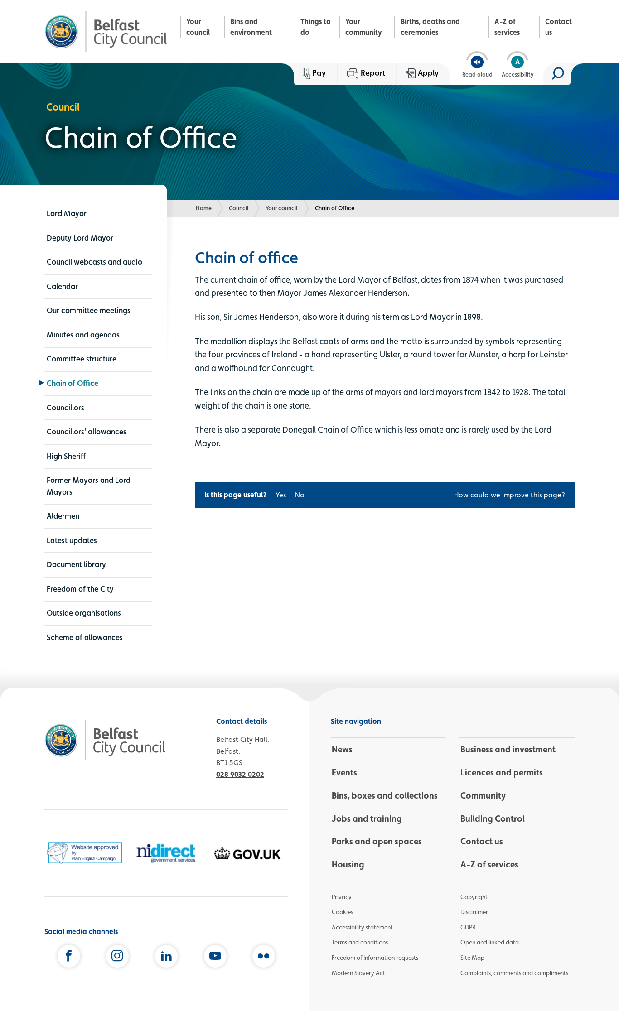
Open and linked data (489, 942)
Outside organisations (84, 612)
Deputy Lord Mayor (80, 237)
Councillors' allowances (86, 431)
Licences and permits (501, 772)
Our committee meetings (89, 310)
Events (344, 772)
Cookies (342, 911)
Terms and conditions (360, 942)
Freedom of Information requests (375, 957)
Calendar (62, 286)
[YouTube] (215, 958)
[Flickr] (263, 958)
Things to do (315, 27)
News (342, 749)
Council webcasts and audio (94, 261)
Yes (281, 495)
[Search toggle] (557, 74)
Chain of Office (72, 383)
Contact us (558, 27)
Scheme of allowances (85, 637)
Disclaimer (474, 911)
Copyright (474, 896)
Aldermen (63, 515)
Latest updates (72, 540)
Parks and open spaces (377, 841)
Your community (363, 27)
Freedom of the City (80, 588)
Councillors (65, 407)
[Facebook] (69, 958)
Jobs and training (367, 818)
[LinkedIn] (166, 958)
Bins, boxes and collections (385, 795)
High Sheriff (66, 456)
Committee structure (81, 358)
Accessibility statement (362, 927)
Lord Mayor (67, 213)
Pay (319, 72)
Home (204, 208)
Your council (198, 27)
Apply (428, 72)
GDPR (467, 927)
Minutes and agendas (83, 334)
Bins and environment (251, 27)
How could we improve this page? (509, 495)
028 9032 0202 (240, 774)
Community (483, 795)
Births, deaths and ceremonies (430, 27)
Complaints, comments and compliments (514, 973)
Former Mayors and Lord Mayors (89, 486)
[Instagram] (117, 958)
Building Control (492, 818)
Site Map (472, 957)
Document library (76, 564)
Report (373, 72)
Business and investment (508, 749)
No (300, 495)
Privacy (342, 896)
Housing (348, 864)
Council (238, 208)
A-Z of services (507, 27)
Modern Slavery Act (358, 973)
